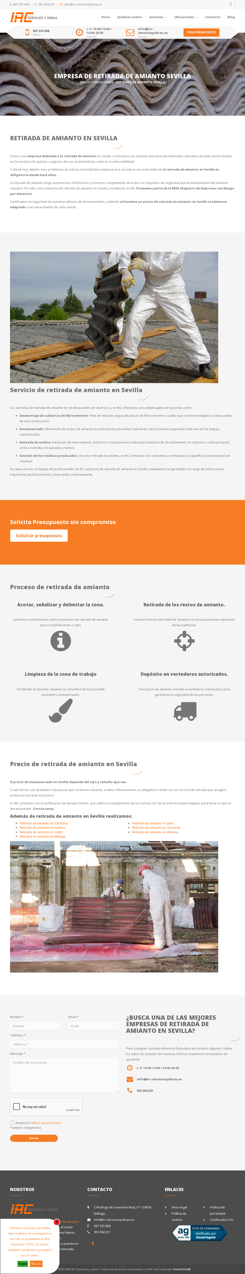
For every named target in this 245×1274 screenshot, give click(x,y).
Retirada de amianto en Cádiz (41, 832)
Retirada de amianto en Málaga (42, 836)
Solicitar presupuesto (39, 535)
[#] (93, 1243)
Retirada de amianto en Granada (156, 827)
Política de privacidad (45, 1123)
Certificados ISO (221, 1219)
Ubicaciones (184, 17)
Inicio (105, 17)
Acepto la (38, 1123)
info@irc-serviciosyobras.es (83, 4)
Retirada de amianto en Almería (155, 832)
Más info (36, 1263)
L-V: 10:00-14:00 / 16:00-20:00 (99, 31)
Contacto (212, 17)
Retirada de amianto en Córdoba (43, 823)
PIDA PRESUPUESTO (201, 32)
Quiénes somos (129, 17)
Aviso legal (179, 1207)
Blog (231, 17)
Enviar (34, 1138)
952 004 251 (46, 4)
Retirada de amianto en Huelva (42, 827)
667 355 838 (21, 4)
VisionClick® (182, 1269)
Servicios (156, 17)
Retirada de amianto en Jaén (152, 823)
